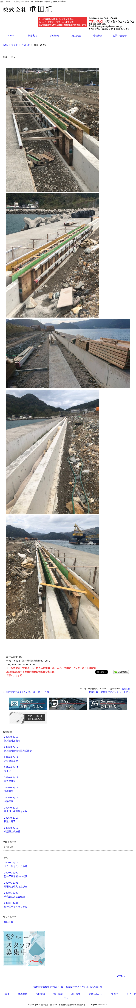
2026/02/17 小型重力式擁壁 (12, 830)
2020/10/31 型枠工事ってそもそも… (16, 905)
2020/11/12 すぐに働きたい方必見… (16, 864)
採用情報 (54, 35)
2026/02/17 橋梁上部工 (11, 819)
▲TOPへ (121, 976)
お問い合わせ (120, 35)
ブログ (14, 45)
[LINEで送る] (121, 671)
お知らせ (25, 45)
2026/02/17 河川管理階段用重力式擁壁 (18, 749)
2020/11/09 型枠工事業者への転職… (16, 874)
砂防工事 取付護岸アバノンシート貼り (110, 692)
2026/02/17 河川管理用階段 (12, 739)
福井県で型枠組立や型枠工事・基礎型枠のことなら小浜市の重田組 (68, 987)
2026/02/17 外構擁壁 (11, 789)
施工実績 (76, 35)
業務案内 (32, 35)
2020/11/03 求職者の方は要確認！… (16, 895)
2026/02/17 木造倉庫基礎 (11, 759)
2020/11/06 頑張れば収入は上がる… (16, 884)
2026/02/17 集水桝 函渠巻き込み (15, 809)
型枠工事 (8, 922)
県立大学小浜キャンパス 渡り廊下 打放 (27, 692)
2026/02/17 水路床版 (11, 799)
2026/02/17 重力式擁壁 (11, 779)
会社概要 (98, 35)
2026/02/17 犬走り (11, 769)
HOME (10, 35)
